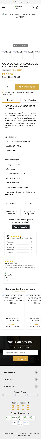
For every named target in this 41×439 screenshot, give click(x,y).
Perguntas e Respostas (29, 212)
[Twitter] (23, 407)
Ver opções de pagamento (11, 80)
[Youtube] (28, 407)
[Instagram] (18, 407)
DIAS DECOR (17, 70)
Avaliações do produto (11, 212)
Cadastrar (19, 359)
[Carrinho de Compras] (37, 7)
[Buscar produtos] (33, 7)
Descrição (11, 100)
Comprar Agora (28, 87)
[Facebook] (13, 407)
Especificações (30, 100)
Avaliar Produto (20, 227)
